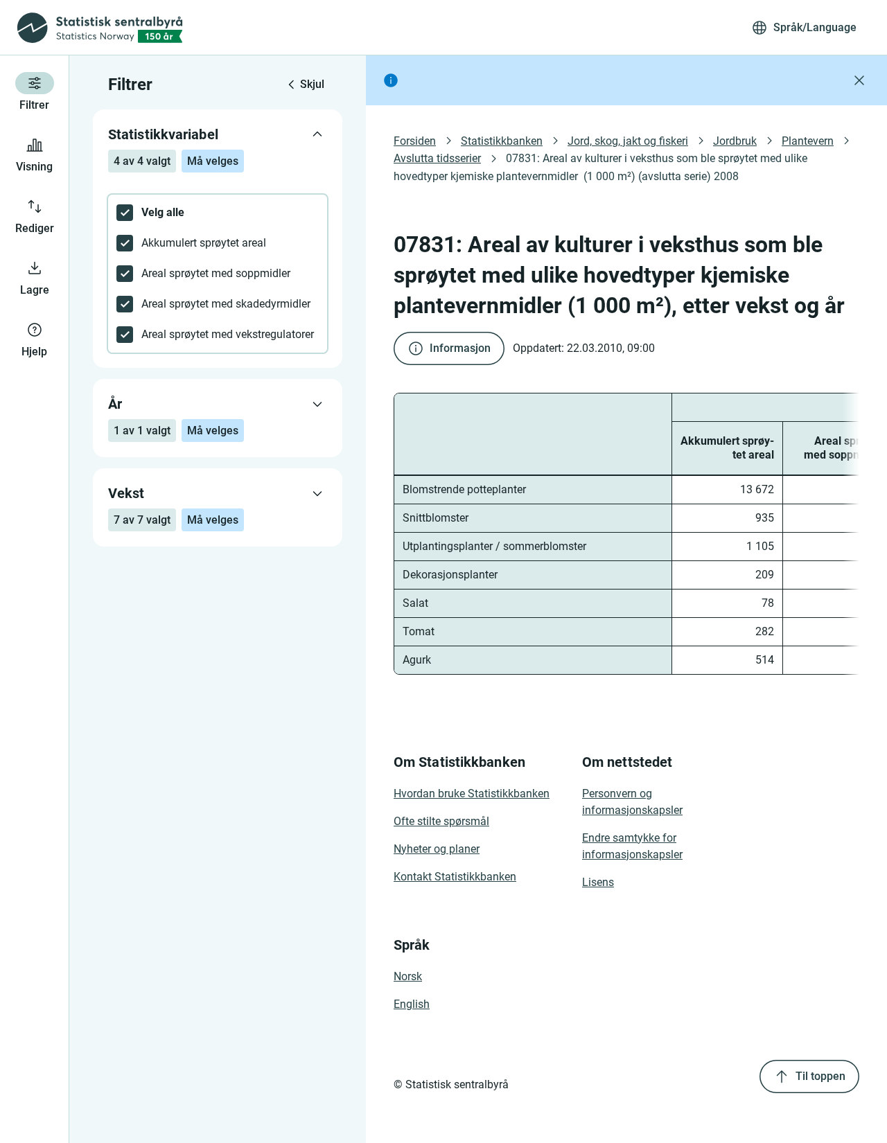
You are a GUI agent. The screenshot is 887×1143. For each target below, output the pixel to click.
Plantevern (808, 141)
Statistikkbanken (502, 141)
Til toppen (820, 1076)
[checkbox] (217, 212)
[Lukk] (859, 80)
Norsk (408, 976)
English (412, 1004)
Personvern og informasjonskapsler (632, 802)
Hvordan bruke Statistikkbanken (472, 793)
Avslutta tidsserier (437, 158)
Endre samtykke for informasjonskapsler (632, 846)
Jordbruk (735, 141)
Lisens (598, 882)
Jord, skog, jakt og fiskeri (628, 141)
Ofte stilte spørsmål (441, 821)
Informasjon (460, 348)
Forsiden (415, 141)
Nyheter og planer (437, 849)
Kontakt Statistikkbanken (455, 876)
